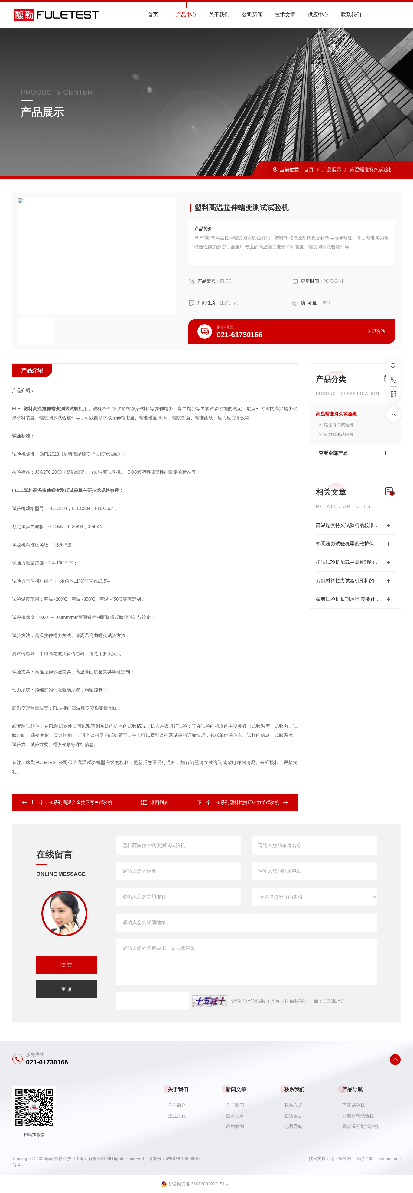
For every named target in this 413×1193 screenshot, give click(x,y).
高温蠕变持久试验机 (371, 169)
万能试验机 (353, 1105)
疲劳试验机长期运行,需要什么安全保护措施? (355, 599)
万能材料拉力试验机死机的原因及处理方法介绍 (355, 580)
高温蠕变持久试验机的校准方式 (350, 525)
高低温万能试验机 (360, 1126)
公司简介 (177, 1105)
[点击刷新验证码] (210, 1001)
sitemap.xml (389, 1158)
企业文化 (177, 1115)
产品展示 (331, 169)
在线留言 (293, 1115)
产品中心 (186, 15)
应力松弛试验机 (338, 434)
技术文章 (285, 15)
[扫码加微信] (393, 394)
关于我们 (219, 15)
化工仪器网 (343, 1158)
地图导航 (293, 1126)
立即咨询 (376, 331)
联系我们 (351, 15)
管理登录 (364, 1158)
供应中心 (318, 15)
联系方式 (293, 1105)
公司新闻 (252, 15)
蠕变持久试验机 (338, 424)
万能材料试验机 (358, 1115)
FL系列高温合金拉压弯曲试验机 (80, 802)
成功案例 (235, 1126)
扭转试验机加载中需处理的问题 (350, 562)
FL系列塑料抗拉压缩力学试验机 (247, 802)
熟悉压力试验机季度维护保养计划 (352, 543)
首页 (153, 15)
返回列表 (159, 802)
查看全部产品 (333, 453)
